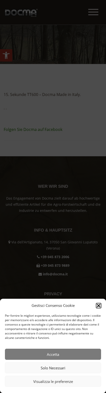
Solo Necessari (53, 367)
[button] (98, 305)
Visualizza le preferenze (53, 381)
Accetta (53, 354)
